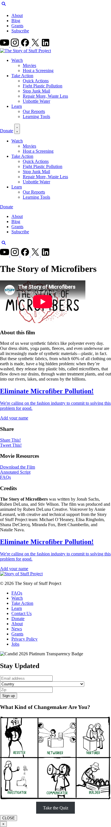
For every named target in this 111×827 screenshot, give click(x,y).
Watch (17, 60)
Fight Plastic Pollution (42, 85)
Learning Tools (36, 116)
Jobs (15, 644)
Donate (6, 130)
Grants (17, 25)
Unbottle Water (36, 101)
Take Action (22, 75)
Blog (15, 20)
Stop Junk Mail (36, 91)
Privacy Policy (24, 639)
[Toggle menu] (17, 129)
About (17, 15)
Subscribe (20, 30)
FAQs (16, 593)
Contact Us (21, 613)
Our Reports (34, 111)
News (16, 628)
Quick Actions (36, 80)
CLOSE (8, 818)
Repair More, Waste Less (45, 96)
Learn (16, 106)
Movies (29, 65)
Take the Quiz (55, 807)
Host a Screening (38, 70)
